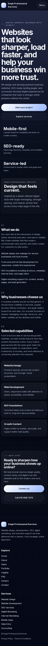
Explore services (24, 116)
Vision (4, 564)
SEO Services (7, 607)
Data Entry (6, 624)
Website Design (8, 599)
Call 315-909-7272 (24, 497)
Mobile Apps (7, 620)
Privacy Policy (7, 639)
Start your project (24, 107)
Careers (5, 581)
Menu (42, 5)
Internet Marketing (10, 616)
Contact (4, 585)
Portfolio (5, 568)
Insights (4, 572)
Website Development (11, 603)
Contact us (24, 488)
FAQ (3, 576)
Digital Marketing (9, 611)
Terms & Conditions (22, 639)
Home (4, 556)
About (4, 560)
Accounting (6, 628)
